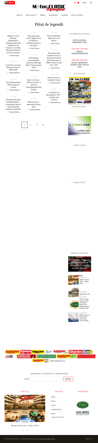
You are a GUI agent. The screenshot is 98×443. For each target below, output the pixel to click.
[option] (24, 411)
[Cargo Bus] (75, 353)
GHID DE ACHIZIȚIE (57, 417)
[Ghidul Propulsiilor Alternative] (46, 358)
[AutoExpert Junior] (60, 353)
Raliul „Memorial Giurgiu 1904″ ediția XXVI (79, 65)
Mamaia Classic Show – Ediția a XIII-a (84, 281)
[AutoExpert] (12, 353)
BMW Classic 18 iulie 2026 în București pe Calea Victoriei (84, 317)
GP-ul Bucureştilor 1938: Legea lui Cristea (13, 84)
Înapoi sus (88, 439)
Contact (53, 405)
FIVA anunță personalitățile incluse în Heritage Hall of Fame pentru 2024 (34, 62)
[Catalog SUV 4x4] (26, 358)
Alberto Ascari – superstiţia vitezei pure (34, 104)
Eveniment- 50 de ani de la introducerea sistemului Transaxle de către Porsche (80, 264)
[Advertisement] (82, 160)
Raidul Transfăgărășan (79, 52)
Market (53, 413)
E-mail (27, 379)
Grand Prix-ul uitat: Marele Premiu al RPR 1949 (13, 67)
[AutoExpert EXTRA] (86, 358)
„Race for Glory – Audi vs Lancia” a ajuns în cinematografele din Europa (33, 84)
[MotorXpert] (38, 353)
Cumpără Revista (56, 409)
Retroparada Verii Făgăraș (84, 295)
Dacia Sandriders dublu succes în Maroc (54, 38)
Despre (53, 397)
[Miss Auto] (9, 358)
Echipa (53, 401)
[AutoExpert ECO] (66, 358)
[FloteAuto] (25, 353)
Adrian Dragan (14, 55)
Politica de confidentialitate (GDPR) (45, 439)
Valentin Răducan (14, 73)
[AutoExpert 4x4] (40, 362)
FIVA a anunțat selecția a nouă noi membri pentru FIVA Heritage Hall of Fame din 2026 (84, 303)
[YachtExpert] (49, 353)
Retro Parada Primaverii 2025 (79, 41)
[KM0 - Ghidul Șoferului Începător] (88, 353)
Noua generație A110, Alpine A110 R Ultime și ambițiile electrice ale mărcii (33, 40)
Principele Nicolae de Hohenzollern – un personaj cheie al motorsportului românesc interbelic (13, 104)
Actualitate (79, 257)
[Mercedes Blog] (57, 362)
